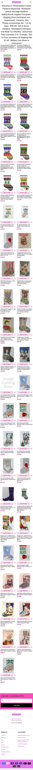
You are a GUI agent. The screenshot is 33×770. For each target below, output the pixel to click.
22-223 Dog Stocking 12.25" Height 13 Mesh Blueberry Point (7, 226)
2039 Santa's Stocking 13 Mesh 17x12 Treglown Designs (24, 622)
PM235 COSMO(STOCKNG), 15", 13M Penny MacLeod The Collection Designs (8, 368)
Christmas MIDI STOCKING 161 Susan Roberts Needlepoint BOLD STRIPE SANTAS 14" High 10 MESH (8, 106)
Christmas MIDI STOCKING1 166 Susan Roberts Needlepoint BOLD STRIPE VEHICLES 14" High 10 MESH (24, 166)
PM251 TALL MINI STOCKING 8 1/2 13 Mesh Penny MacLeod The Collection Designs (24, 310)
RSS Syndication (5, 747)
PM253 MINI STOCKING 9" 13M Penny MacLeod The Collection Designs (8, 310)
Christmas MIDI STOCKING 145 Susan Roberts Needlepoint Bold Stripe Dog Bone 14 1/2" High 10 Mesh (24, 508)
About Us (3, 735)
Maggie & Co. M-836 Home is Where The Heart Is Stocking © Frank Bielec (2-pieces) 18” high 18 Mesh (8, 537)
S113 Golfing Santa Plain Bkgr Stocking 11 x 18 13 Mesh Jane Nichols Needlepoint (8, 396)
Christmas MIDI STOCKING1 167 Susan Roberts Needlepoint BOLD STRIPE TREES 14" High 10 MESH (7, 197)
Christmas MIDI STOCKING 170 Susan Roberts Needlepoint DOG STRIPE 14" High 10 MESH (24, 196)
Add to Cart (7, 72)
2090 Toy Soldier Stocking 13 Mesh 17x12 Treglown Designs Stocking (24, 651)
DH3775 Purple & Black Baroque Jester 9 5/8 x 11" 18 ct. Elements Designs (7, 508)
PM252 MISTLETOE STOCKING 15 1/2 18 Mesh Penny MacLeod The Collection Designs (7, 339)
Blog (2, 740)
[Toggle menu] (2, 2)
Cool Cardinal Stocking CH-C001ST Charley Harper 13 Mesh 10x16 (24, 479)
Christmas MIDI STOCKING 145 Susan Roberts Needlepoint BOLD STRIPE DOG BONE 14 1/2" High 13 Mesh (8, 47)
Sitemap (3, 754)
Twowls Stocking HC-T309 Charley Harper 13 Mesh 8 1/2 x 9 (7, 479)
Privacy (2, 744)
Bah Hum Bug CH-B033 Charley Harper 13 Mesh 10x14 (24, 423)
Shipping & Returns (5, 751)
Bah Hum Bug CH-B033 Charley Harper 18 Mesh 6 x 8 (24, 566)
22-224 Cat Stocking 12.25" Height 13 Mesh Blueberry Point (23, 226)
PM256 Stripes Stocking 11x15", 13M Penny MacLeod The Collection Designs (24, 339)
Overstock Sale (21, 746)
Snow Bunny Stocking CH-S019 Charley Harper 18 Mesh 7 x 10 (7, 566)
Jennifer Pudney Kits (22, 744)
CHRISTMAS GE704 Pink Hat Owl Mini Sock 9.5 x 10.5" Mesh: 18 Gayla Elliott (25, 254)
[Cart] (31, 2)
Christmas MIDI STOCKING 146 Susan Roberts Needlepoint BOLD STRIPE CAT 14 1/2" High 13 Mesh (24, 76)
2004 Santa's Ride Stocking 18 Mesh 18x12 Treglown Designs (24, 594)
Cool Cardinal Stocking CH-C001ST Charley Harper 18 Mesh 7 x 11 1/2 (7, 254)
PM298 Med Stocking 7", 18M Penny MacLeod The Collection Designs (7, 282)
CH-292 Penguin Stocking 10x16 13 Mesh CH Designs (7, 452)
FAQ (2, 742)
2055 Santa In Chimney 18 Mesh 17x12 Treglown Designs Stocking (8, 595)
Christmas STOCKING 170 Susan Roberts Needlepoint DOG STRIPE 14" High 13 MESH (24, 47)
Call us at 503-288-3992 (16, 722)
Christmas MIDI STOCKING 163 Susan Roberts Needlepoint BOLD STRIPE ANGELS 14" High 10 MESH (8, 135)
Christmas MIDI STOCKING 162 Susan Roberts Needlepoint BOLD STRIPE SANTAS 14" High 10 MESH (24, 106)
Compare (15, 72)
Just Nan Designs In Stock (24, 735)
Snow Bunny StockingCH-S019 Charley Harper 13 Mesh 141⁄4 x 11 (24, 396)
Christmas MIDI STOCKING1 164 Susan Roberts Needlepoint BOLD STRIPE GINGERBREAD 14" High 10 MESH (24, 136)
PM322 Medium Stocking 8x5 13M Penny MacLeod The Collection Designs (24, 282)
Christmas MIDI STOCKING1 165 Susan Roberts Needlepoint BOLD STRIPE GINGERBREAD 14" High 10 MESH (7, 167)
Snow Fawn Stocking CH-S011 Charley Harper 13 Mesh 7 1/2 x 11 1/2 (8, 424)
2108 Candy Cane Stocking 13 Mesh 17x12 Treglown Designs (8, 650)
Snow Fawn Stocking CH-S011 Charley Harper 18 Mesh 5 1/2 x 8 (8, 679)
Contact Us (3, 737)
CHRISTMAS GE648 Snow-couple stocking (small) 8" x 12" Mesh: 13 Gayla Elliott (24, 368)
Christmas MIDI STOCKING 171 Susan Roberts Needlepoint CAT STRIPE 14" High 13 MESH (8, 76)
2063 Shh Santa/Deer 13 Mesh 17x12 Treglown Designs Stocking (7, 623)
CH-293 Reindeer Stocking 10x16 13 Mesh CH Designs (23, 452)
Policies (3, 749)
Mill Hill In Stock (21, 737)
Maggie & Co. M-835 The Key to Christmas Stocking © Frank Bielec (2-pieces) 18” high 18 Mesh (24, 537)
